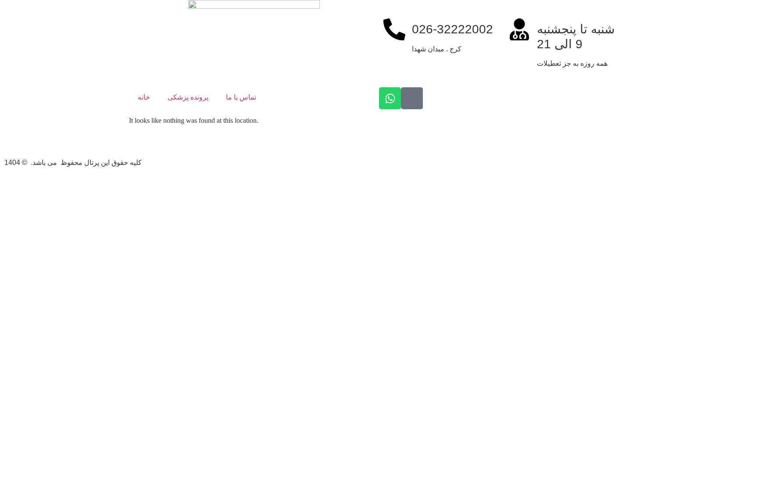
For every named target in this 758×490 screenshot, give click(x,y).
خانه (144, 97)
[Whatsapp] (390, 98)
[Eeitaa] (412, 98)
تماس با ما (241, 97)
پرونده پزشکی (188, 97)
